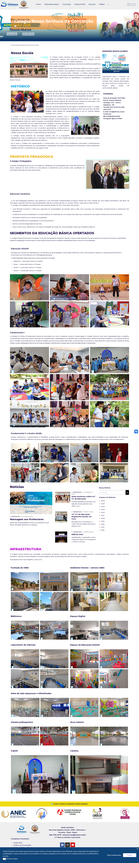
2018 (102, 524)
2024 (103, 506)
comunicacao (15, 516)
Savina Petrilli (80, 4)
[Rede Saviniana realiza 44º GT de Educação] (62, 497)
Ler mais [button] (6, 856)
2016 (102, 530)
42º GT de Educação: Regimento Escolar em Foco (82, 516)
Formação (67, 4)
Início (12, 45)
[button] (4, 859)
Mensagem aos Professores (27, 519)
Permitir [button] (129, 855)
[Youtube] (134, 4)
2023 (103, 509)
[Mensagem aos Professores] (31, 503)
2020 (103, 518)
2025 (103, 504)
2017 (102, 527)
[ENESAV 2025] (61, 537)
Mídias (102, 4)
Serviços (92, 4)
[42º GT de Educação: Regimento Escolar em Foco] (61, 517)
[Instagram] (128, 4)
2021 (102, 515)
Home (38, 4)
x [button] (137, 849)
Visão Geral (18, 843)
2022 (103, 512)
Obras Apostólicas (52, 4)
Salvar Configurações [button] (114, 855)
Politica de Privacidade (22, 845)
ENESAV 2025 (77, 534)
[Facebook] (131, 4)
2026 (103, 501)
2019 (102, 521)
